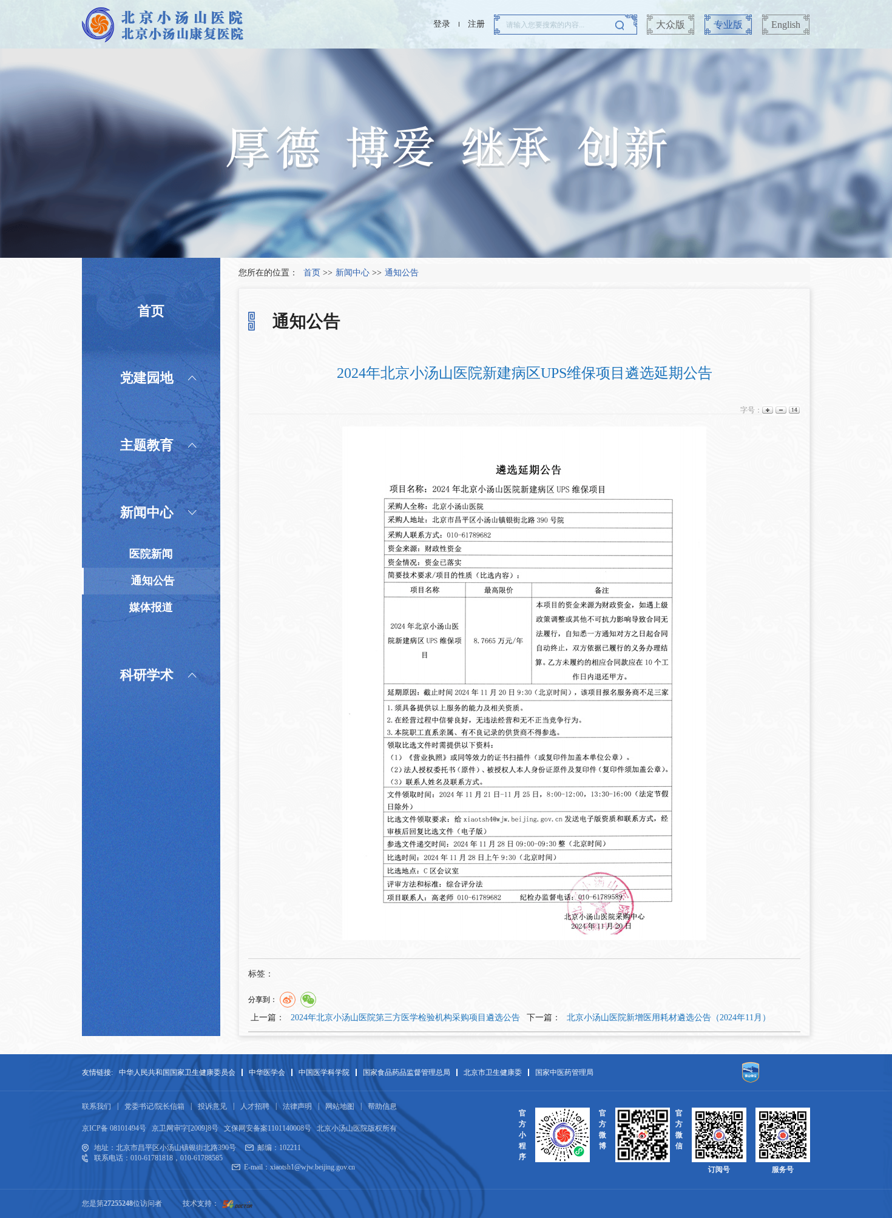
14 (793, 410)
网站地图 (339, 1106)
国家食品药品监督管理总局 (406, 1072)
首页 (311, 272)
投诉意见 (212, 1106)
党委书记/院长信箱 (154, 1106)
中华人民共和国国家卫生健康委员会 (177, 1072)
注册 (476, 24)
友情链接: (97, 1072)
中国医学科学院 (324, 1072)
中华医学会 (267, 1072)
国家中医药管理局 (564, 1072)
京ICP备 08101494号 (114, 1128)
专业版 (728, 24)
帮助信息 (382, 1106)
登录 (441, 24)
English (785, 24)
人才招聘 (254, 1106)
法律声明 (297, 1106)
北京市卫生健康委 (493, 1072)
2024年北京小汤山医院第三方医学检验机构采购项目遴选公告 (405, 1017)
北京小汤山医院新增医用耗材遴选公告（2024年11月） (669, 1017)
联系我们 (96, 1106)
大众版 (670, 24)
